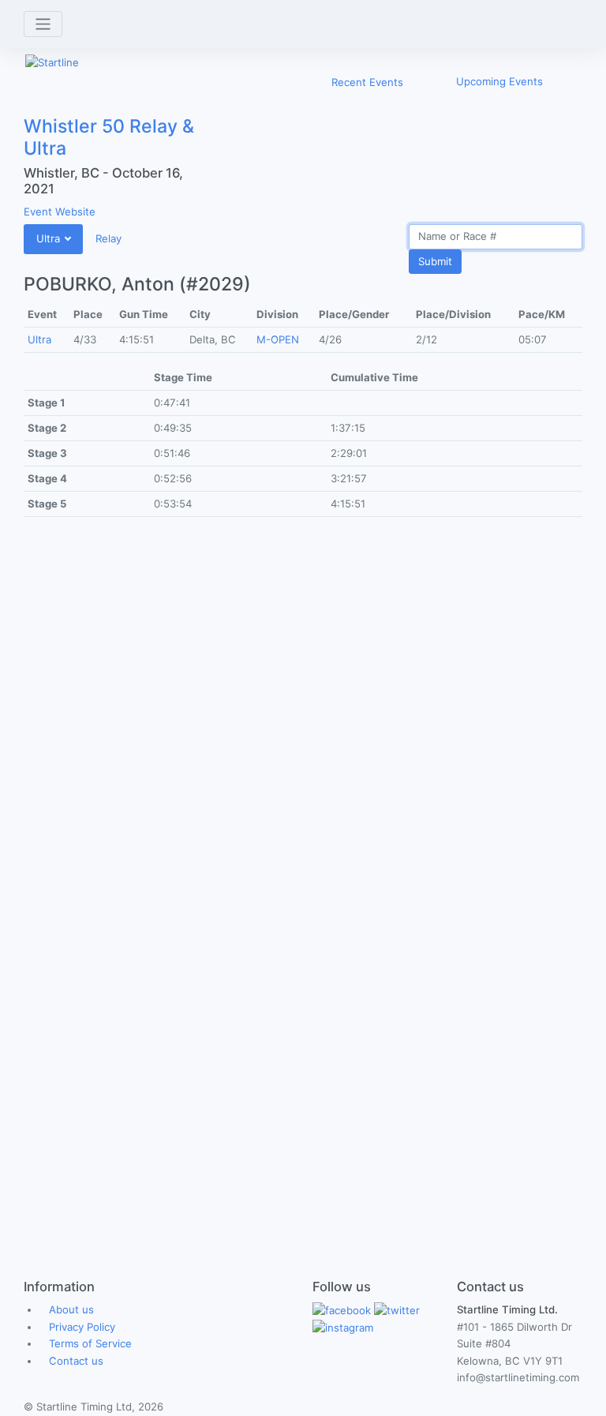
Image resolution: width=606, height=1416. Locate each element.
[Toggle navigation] (43, 24)
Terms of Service (90, 1343)
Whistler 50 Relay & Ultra (109, 137)
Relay (108, 238)
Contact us (76, 1360)
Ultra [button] (49, 238)
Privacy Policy (82, 1326)
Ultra (39, 339)
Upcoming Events (499, 81)
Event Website (59, 211)
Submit (435, 261)
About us (71, 1309)
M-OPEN (277, 339)
